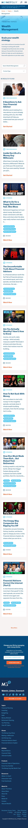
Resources (5, 773)
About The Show (7, 789)
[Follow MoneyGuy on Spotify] (13, 695)
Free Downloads (6, 781)
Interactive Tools (7, 778)
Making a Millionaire (8, 735)
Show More (14, 628)
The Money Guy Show (8, 733)
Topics (10, 11)
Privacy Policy (10, 811)
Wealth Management (9, 231)
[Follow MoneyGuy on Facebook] (17, 695)
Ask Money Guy (6, 738)
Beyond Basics (6, 751)
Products (4, 761)
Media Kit (4, 799)
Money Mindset (8, 291)
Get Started (7, 127)
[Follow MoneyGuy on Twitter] (20, 695)
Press (3, 796)
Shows (4, 730)
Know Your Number (7, 766)
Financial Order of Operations (11, 763)
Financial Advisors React (9, 740)
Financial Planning (9, 226)
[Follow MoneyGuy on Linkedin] (23, 695)
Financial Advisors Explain (10, 743)
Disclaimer (4, 810)
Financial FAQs (6, 753)
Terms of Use (14, 812)
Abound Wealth (6, 803)
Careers (4, 801)
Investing (6, 480)
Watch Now (7, 240)
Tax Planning (5, 723)
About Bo (4, 794)
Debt (3, 715)
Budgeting (5, 713)
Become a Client (15, 698)
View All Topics (6, 725)
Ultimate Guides (6, 755)
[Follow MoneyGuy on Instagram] (7, 695)
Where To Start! (6, 776)
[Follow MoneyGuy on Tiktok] (10, 695)
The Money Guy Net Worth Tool (11, 768)
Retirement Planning (9, 229)
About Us (4, 786)
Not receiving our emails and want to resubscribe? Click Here (14, 666)
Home (3, 11)
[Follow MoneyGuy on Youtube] (3, 695)
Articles (4, 748)
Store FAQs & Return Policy (18, 813)
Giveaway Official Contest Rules (23, 813)
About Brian (5, 791)
